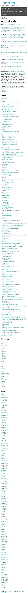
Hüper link (4, 218)
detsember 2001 (4, 557)
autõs (2, 343)
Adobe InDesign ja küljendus (8, 106)
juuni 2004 (3, 513)
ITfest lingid (4, 241)
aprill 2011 (3, 402)
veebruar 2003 (4, 534)
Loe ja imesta (4, 18)
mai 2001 (3, 569)
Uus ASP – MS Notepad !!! (7, 159)
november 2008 (4, 428)
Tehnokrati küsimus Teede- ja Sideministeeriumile (12, 225)
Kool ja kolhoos (5, 301)
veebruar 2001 (4, 574)
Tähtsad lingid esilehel (6, 256)
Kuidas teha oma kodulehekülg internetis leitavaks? (13, 152)
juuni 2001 (3, 567)
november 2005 (4, 485)
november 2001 (4, 559)
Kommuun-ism (5, 185)
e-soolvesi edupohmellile (7, 334)
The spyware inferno (8, 50)
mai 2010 (3, 407)
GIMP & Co (4, 192)
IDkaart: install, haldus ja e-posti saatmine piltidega (13, 297)
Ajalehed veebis (5, 205)
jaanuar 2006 (4, 481)
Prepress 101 (6, 104)
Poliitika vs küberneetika (7, 335)
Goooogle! (4, 190)
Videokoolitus (5, 118)
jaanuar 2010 (4, 414)
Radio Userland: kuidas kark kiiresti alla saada (12, 299)
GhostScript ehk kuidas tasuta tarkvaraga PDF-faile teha (14, 156)
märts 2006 (3, 478)
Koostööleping (5, 238)
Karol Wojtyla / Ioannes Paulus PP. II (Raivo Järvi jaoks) (14, 235)
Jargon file (4, 217)
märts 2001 (3, 572)
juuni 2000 (3, 587)
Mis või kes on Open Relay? (8, 253)
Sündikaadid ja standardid (7, 180)
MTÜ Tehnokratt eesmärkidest (8, 286)
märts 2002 (3, 552)
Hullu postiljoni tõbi (6, 195)
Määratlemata (4, 356)
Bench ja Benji (5, 164)
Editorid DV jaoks (5, 264)
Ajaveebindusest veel (6, 215)
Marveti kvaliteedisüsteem (7, 124)
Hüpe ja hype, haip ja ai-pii (7, 281)
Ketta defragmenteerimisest (8, 162)
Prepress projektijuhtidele (7, 108)
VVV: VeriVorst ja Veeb (7, 189)
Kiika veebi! (3, 350)
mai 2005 (3, 495)
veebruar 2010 (4, 412)
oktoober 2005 (4, 486)
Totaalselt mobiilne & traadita (8, 261)
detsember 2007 (4, 443)
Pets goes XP (5, 269)
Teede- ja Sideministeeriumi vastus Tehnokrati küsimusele (14, 223)
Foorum (13, 86)
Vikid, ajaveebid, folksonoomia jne (9, 111)
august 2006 (3, 470)
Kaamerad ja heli (6, 121)
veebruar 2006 (4, 480)
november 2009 (4, 417)
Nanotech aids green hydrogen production (15, 69)
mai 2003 (3, 529)
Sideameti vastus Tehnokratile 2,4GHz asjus (11, 227)
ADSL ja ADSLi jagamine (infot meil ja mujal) (11, 293)
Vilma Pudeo (4, 213)
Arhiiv (10, 86)
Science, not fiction (5, 374)
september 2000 (4, 582)
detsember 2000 (4, 577)
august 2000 (3, 584)
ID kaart (3, 273)
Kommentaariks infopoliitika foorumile (10, 316)
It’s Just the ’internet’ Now (9, 52)
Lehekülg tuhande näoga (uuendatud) (10, 172)
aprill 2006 (3, 476)
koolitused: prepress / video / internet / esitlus (12, 11)
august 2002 (3, 544)
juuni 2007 (3, 453)
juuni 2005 (3, 493)
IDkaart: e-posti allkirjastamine (8, 296)
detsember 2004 (4, 503)
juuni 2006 (3, 473)
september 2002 (4, 542)
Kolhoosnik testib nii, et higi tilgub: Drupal (11, 220)
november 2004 (4, 504)
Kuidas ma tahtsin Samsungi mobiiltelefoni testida (12, 311)
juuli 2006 (3, 471)
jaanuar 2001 (4, 575)
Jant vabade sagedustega (7, 207)
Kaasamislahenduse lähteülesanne (9, 330)
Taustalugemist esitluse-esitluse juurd (11, 116)
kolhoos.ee (3, 351)
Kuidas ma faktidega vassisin (8, 312)
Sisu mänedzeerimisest (7, 276)
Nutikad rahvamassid (6, 314)
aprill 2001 (3, 571)
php (2, 366)
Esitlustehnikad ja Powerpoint (8, 114)
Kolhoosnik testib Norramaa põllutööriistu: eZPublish (13, 179)
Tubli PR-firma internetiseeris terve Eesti (10, 309)
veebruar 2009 (4, 424)
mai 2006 (3, 475)
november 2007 (4, 445)
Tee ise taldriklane (6, 250)
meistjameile (3, 358)
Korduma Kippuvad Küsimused (8, 136)
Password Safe (5, 202)
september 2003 (4, 523)
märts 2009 (3, 422)
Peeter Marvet (7, 24)
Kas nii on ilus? (5, 194)
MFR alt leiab (15, 76)
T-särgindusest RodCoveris (8, 274)
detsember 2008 (4, 427)
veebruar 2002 (4, 554)
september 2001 (4, 562)
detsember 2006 (4, 463)
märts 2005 (3, 498)
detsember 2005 (4, 483)
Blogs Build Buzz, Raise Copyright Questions (15, 73)
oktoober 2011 (4, 400)
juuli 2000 (3, 585)
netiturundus (3, 365)
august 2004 (3, 509)
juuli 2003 (3, 526)
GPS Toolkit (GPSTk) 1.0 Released (13, 56)
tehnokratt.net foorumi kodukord (9, 291)
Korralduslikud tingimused (7, 128)
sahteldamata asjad (5, 373)
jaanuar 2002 (4, 556)
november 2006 (4, 465)
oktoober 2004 (4, 506)
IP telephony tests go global (13, 34)
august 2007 (3, 450)
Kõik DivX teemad (6, 302)
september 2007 (4, 448)
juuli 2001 (3, 566)
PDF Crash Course (6, 278)
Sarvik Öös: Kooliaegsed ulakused (9, 142)
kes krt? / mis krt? (6, 8)
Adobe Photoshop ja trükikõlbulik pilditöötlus (11, 103)
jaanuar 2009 (4, 425)
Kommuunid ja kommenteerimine (9, 154)
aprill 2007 (3, 457)
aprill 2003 (3, 531)
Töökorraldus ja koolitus (7, 123)
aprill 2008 (3, 438)
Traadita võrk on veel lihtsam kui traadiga (11, 284)
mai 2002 (3, 549)
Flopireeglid (4, 169)
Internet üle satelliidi (6, 175)
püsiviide (20, 86)
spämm (2, 376)
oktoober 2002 (4, 541)
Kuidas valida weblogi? (7, 222)
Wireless (3, 386)
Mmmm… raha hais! (6, 279)
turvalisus (3, 381)
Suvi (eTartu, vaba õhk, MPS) (8, 141)
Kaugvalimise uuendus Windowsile (9, 144)
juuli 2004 (3, 511)
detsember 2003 (4, 518)
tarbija (2, 378)
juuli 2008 (3, 435)
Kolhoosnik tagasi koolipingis (8, 288)
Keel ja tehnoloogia (6, 212)
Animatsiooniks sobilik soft (7, 268)
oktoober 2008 (4, 430)
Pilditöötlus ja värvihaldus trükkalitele (10, 109)
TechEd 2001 (5, 263)
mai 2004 (3, 514)
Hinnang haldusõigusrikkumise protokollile (11, 243)
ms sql (2, 361)
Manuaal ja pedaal (6, 307)
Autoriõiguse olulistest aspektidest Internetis (11, 240)
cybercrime (3, 345)
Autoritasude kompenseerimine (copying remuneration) (14, 306)
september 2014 (4, 395)
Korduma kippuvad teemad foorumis (10, 304)
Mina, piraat (4, 177)
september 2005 (4, 488)
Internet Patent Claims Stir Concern (13, 66)
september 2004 (4, 508)
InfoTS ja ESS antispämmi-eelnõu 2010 (10, 131)
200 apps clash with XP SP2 (11, 41)
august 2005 (3, 490)
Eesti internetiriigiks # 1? (7, 255)
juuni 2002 (3, 547)
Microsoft (3, 360)
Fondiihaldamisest (6, 197)
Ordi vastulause (5, 324)
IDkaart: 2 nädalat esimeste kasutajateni (10, 294)
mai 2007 (3, 455)
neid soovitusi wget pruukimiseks (14, 83)
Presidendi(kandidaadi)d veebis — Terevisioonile (12, 246)
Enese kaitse (4, 199)
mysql (2, 363)
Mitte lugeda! (5, 184)
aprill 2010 (3, 409)
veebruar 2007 (4, 460)
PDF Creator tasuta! (6, 174)
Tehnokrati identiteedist (7, 157)
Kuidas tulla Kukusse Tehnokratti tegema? (11, 149)
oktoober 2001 (4, 561)
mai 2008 (3, 437)
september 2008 (4, 432)
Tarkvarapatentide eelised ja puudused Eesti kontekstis (14, 319)
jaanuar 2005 (4, 501)
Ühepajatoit (3, 383)
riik (1, 370)
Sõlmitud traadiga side (7, 187)
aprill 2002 (3, 551)
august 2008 (3, 433)
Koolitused (3, 101)
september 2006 (4, 468)
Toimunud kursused (6, 126)
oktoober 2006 (4, 466)
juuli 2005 (3, 491)
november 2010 (4, 404)
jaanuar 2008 (4, 442)
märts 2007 (3, 458)
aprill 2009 (3, 420)
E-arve (3, 146)
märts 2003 (3, 533)
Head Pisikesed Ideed (6, 231)
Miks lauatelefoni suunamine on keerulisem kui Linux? (13, 317)
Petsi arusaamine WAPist (7, 139)
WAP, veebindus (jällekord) (7, 137)
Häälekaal (4, 325)
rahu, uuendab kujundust (6, 133)
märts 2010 (3, 410)
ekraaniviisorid (4, 346)
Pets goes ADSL (5, 147)
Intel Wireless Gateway (7, 289)
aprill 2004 (3, 516)
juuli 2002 (3, 546)
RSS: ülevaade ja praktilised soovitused (10, 251)
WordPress (4, 14)
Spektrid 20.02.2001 (6, 208)
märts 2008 (3, 440)
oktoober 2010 (4, 405)
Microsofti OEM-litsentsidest (8, 203)
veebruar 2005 (4, 500)
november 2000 (4, 579)
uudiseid (3, 17)
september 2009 (4, 419)
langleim (3, 355)
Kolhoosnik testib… (6, 236)
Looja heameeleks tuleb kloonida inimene (11, 210)
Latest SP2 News (21, 41)
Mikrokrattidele (5, 200)
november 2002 (4, 539)
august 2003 (3, 524)
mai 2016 (3, 394)
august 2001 (3, 564)
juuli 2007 (3, 452)
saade (2, 371)
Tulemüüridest (5, 151)
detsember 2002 (4, 537)
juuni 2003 (3, 528)
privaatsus (3, 368)
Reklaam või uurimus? (7, 258)
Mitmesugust (4, 129)
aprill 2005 (3, 496)
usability (2, 384)
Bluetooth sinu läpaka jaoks (8, 266)
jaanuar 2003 (4, 536)
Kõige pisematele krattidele (8, 182)
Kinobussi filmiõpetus (7, 119)
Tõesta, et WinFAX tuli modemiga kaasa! (10, 245)
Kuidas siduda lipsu (6, 233)
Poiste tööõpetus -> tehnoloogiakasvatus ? (11, 332)
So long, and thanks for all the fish (9, 248)
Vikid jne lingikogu (7, 113)
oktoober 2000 (4, 580)
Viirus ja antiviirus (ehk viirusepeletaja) (10, 271)
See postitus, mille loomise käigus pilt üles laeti (11, 99)
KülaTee (4, 161)
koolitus (2, 353)
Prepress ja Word (5, 283)
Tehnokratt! (8, 2)
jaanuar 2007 (4, 462)
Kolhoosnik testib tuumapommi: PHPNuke (11, 170)
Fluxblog (25, 77)
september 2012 (4, 397)
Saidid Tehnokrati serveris (7, 165)
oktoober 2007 (4, 447)
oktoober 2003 (4, 521)
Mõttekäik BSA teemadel (7, 259)
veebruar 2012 (4, 399)
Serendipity (4, 167)
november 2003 (4, 519)
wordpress (3, 388)
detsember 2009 (4, 415)
